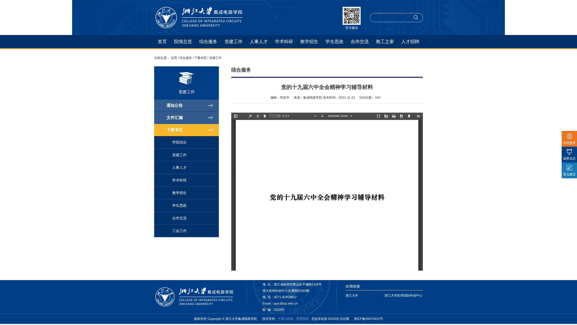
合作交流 (360, 41)
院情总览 (183, 41)
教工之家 (385, 41)
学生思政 (334, 41)
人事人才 (259, 41)
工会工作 (179, 231)
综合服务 (208, 41)
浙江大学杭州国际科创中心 (403, 295)
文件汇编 (175, 117)
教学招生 (309, 41)
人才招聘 (410, 41)
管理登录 (302, 318)
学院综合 (179, 142)
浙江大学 (352, 295)
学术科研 (284, 41)
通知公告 (175, 105)
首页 (162, 41)
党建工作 (233, 41)
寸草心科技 (285, 318)
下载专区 (200, 58)
